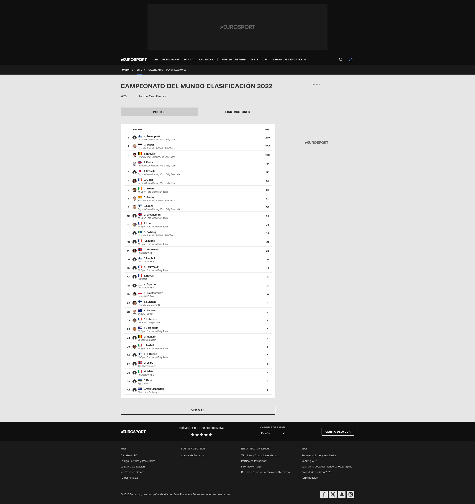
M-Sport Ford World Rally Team (153, 192)
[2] (197, 434)
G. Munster (150, 336)
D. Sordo (149, 197)
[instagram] (350, 494)
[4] (206, 434)
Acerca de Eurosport (193, 455)
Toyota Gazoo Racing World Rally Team (157, 139)
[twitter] (333, 494)
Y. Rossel (149, 275)
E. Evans (148, 162)
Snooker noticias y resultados (319, 455)
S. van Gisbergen (154, 388)
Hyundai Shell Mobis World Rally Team (156, 148)
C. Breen (149, 188)
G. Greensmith (152, 214)
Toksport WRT (145, 253)
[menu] (340, 59)
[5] (210, 434)
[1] (192, 434)
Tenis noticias (310, 477)
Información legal (251, 466)
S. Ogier (148, 179)
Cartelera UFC (129, 455)
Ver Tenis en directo (132, 472)
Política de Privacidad (253, 461)
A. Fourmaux (151, 266)
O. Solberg (150, 232)
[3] (201, 434)
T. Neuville (149, 153)
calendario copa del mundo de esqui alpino (327, 466)
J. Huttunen (150, 354)
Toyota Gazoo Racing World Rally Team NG (159, 174)
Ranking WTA (309, 461)
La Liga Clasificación (133, 466)
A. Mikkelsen (151, 249)
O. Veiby (148, 362)
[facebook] (324, 494)
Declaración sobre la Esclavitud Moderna (265, 472)
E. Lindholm (150, 258)
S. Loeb (148, 223)
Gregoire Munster (147, 340)
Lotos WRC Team (146, 296)
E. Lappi (148, 205)
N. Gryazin (150, 284)
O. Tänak (149, 144)
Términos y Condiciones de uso (259, 455)
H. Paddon (150, 310)
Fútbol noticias (129, 477)
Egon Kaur (143, 383)
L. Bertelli (149, 345)
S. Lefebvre (150, 319)
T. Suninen (150, 301)
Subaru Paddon (145, 314)
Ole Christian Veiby (147, 366)
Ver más (198, 410)
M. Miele (148, 371)
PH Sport (142, 279)
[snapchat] (341, 494)
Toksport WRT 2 (146, 261)
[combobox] (126, 96)
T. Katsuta (149, 171)
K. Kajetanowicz (153, 293)
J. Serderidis (151, 327)
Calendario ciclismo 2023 (316, 472)
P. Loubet (149, 240)
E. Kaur (148, 380)
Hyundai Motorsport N (149, 305)
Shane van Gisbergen (148, 392)
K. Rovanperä (152, 136)
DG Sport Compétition (149, 322)
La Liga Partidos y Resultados (138, 461)
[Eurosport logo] (134, 59)
